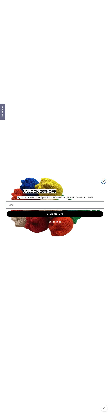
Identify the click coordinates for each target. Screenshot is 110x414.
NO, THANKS (55, 222)
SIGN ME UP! (55, 214)
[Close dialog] (103, 181)
